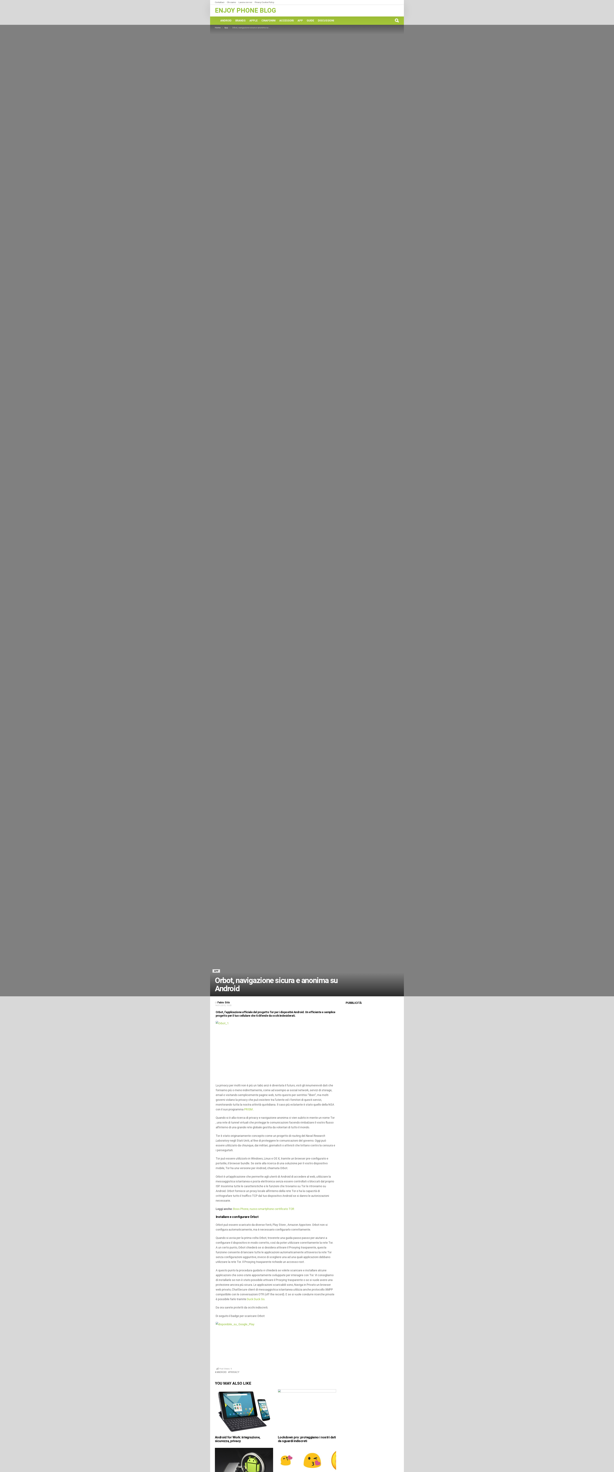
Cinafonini (268, 20)
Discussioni (326, 20)
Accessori (286, 20)
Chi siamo (231, 2)
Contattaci (219, 2)
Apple (253, 20)
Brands (240, 20)
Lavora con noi (245, 2)
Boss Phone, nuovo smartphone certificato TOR (263, 1209)
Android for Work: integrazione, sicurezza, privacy (237, 1439)
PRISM (248, 1109)
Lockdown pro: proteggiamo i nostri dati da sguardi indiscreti (307, 1439)
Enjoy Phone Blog (245, 10)
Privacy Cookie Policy (264, 2)
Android (226, 20)
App (300, 20)
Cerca (396, 20)
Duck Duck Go (255, 1299)
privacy (234, 1372)
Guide (310, 20)
